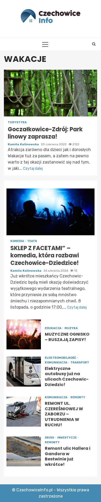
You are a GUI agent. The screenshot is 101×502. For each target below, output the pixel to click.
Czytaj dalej (33, 168)
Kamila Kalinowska (24, 144)
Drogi (50, 437)
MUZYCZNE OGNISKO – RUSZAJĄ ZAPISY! (23, 334)
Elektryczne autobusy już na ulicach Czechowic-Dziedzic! (23, 372)
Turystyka (17, 122)
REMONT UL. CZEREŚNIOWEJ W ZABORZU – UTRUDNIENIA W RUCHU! (23, 412)
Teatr (32, 241)
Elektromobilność (61, 357)
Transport (79, 362)
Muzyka (71, 328)
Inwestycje (67, 437)
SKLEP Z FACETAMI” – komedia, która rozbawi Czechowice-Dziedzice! (50, 211)
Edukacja (53, 328)
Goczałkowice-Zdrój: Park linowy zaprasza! (50, 93)
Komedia (17, 241)
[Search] (94, 44)
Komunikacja (56, 362)
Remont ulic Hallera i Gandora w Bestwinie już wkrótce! (23, 451)
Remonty (77, 397)
